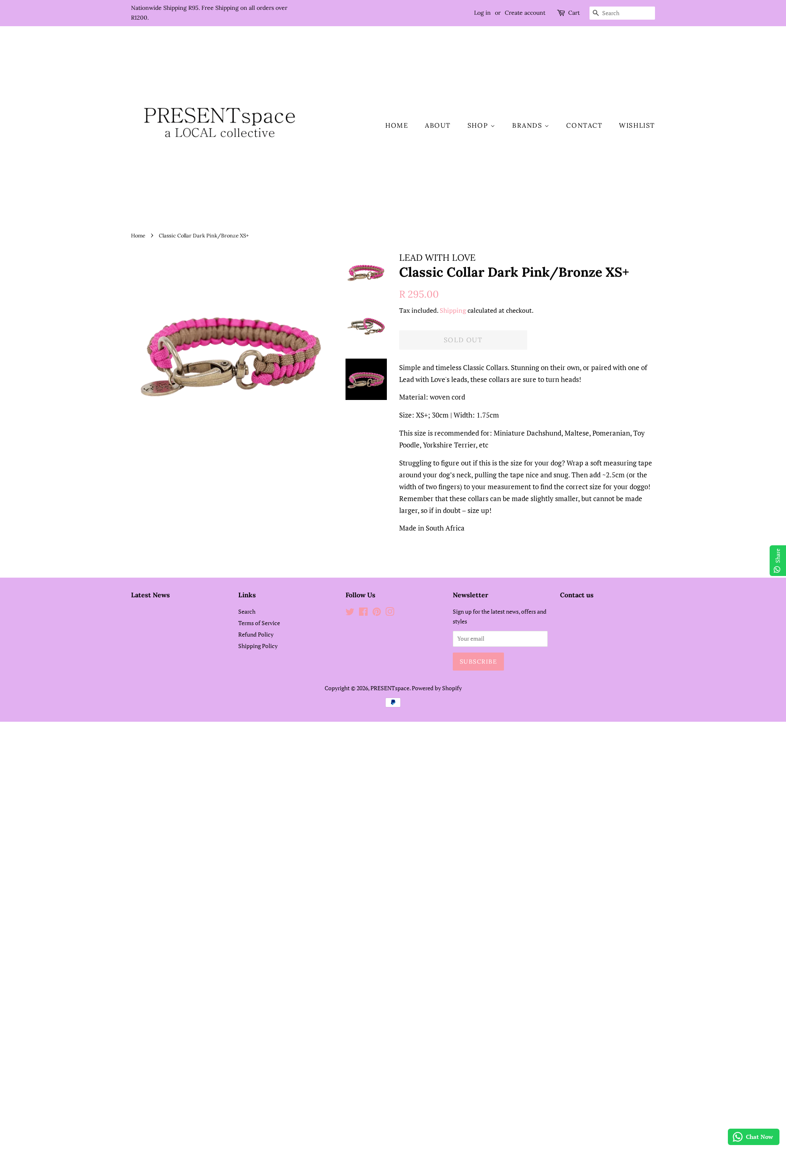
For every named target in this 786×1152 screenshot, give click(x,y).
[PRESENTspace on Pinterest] (376, 613)
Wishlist (637, 125)
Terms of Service (259, 623)
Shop (479, 125)
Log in (482, 12)
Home (396, 125)
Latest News (150, 595)
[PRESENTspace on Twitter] (350, 613)
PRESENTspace (389, 688)
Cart (574, 12)
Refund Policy (255, 634)
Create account (525, 12)
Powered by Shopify (437, 688)
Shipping (453, 310)
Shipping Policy (258, 646)
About (438, 125)
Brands (528, 125)
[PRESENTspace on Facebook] (363, 613)
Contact (584, 125)
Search (246, 611)
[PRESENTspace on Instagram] (389, 613)
